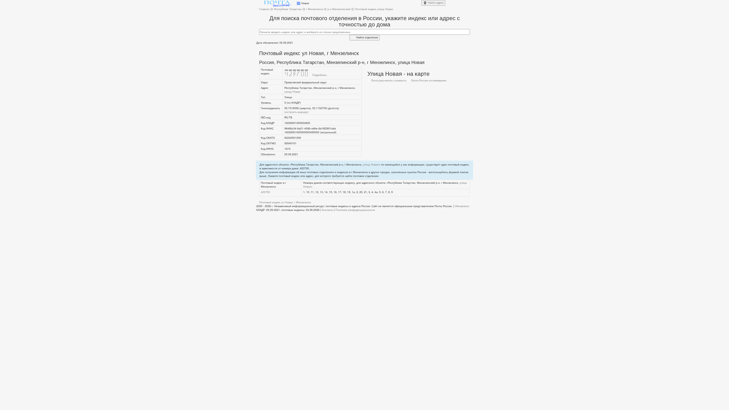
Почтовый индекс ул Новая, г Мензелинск (285, 202)
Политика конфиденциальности (355, 210)
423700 (265, 192)
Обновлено (462, 206)
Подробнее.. (320, 75)
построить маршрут (296, 112)
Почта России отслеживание (428, 80)
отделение (367, 37)
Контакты (327, 210)
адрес (436, 2)
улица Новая (292, 91)
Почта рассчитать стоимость (388, 80)
